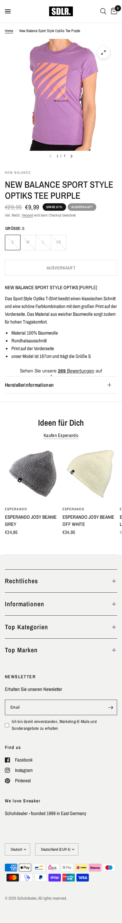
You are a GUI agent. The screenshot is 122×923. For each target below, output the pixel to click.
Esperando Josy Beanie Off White (88, 520)
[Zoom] (103, 52)
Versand (27, 215)
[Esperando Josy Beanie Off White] (89, 475)
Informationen (24, 603)
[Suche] (103, 11)
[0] (113, 11)
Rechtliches (21, 580)
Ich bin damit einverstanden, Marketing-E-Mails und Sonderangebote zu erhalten (54, 725)
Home (9, 30)
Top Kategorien (26, 626)
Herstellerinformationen (29, 384)
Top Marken (21, 649)
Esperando (16, 508)
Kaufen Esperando (61, 435)
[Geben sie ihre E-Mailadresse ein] (110, 707)
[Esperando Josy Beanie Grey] (32, 475)
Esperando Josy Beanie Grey (31, 520)
